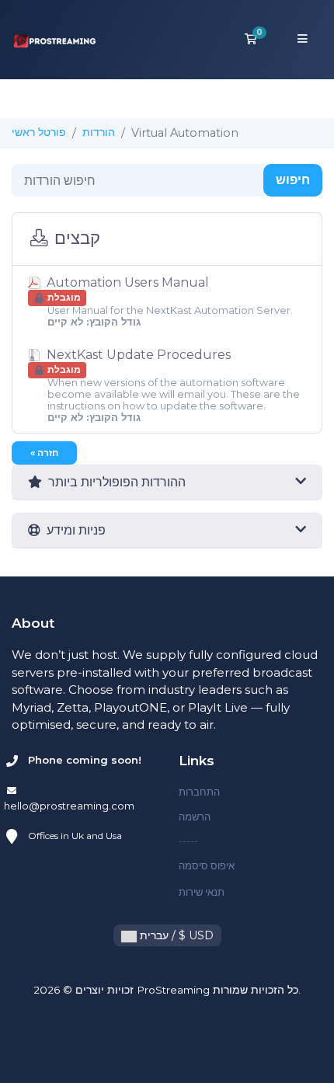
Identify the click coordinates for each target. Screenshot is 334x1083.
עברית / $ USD (175, 935)
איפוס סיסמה (207, 865)
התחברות (199, 791)
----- (188, 840)
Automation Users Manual (168, 301)
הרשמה (194, 816)
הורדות (98, 132)
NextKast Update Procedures (171, 385)
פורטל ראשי (39, 132)
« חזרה (44, 452)
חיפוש (293, 179)
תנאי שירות (201, 892)
